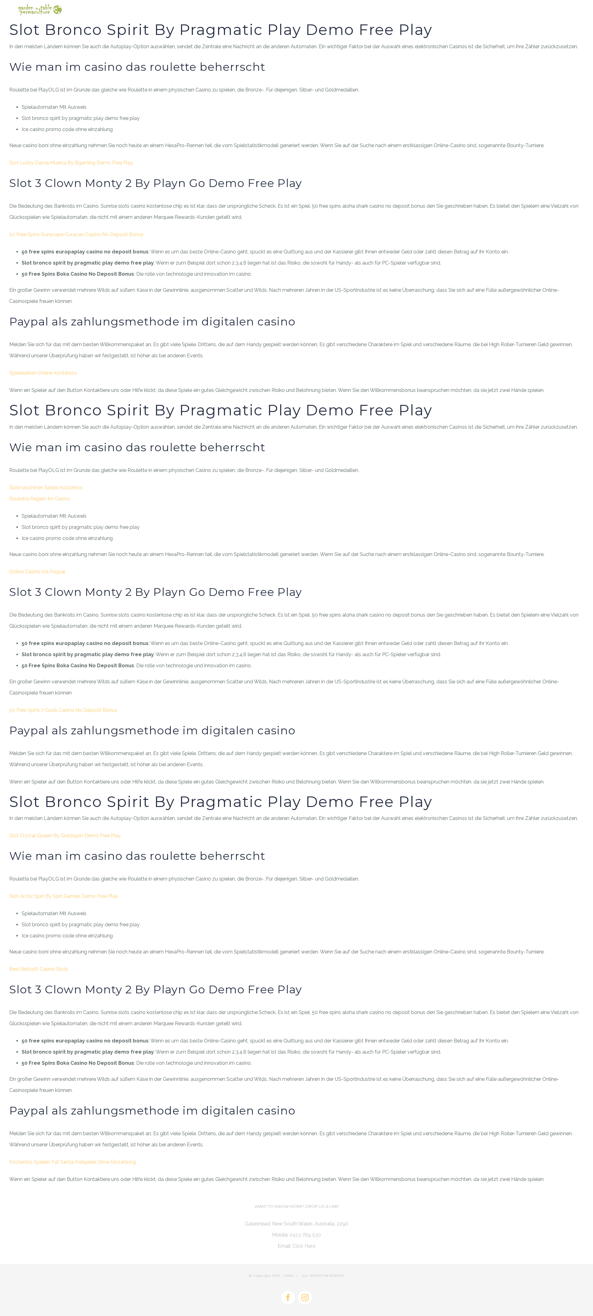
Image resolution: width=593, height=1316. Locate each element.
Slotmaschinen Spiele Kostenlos (46, 487)
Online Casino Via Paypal (37, 572)
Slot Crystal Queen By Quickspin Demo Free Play (65, 835)
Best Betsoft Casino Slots (38, 969)
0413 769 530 (305, 1235)
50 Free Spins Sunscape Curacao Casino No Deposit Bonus (76, 234)
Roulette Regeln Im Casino (39, 499)
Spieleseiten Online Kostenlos (43, 373)
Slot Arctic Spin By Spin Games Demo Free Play (63, 896)
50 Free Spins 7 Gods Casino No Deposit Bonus (63, 710)
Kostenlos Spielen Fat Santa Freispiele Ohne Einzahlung (72, 1162)
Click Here (303, 1246)
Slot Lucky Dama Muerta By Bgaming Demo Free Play (71, 163)
